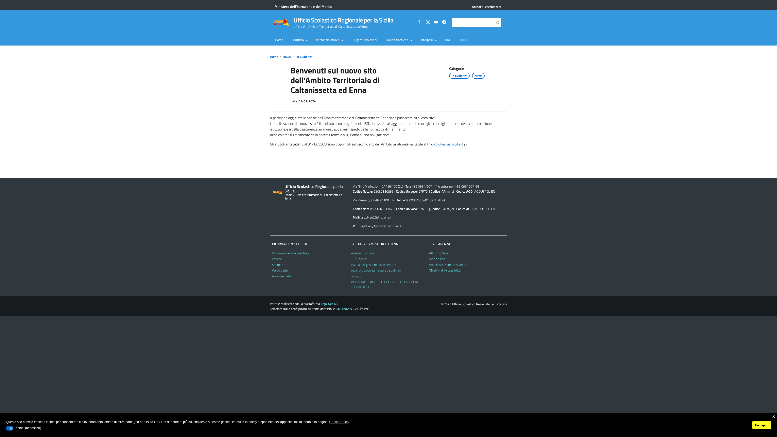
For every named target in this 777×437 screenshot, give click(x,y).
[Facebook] (420, 22)
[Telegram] (444, 22)
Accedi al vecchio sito (486, 6)
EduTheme (342, 309)
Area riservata (281, 276)
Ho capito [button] (762, 425)
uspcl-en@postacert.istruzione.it (382, 226)
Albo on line (437, 258)
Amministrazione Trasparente (448, 264)
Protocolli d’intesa (362, 253)
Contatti (356, 276)
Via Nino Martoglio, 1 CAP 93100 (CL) (378, 186)
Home (279, 39)
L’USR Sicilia (358, 258)
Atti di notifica (438, 253)
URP (448, 39)
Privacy (277, 258)
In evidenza (304, 56)
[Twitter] (428, 22)
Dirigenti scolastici (364, 39)
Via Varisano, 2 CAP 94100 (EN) (374, 200)
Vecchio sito (280, 270)
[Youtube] (436, 22)
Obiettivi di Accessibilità (445, 270)
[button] (9, 428)
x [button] (773, 416)
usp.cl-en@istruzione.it (376, 217)
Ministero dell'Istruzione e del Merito (303, 6)
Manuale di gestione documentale (373, 264)
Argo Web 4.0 (329, 303)
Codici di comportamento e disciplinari (375, 270)
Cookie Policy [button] (339, 422)
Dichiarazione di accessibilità (291, 253)
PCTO (465, 39)
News (287, 56)
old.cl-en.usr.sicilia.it (448, 144)
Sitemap (277, 264)
